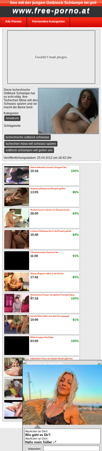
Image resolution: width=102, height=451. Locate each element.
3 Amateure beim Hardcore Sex (44, 252)
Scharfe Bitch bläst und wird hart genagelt (49, 316)
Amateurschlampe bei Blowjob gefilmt (47, 189)
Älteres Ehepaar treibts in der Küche (46, 273)
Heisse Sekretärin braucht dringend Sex (48, 167)
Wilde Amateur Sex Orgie (41, 337)
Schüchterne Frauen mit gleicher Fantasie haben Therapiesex (52, 295)
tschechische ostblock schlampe (27, 137)
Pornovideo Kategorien (48, 21)
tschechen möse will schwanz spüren (31, 144)
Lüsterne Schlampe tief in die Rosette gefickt (50, 231)
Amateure (12, 118)
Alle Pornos (13, 21)
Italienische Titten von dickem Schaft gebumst (51, 359)
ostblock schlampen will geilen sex (29, 150)
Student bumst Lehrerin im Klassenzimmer (50, 210)
